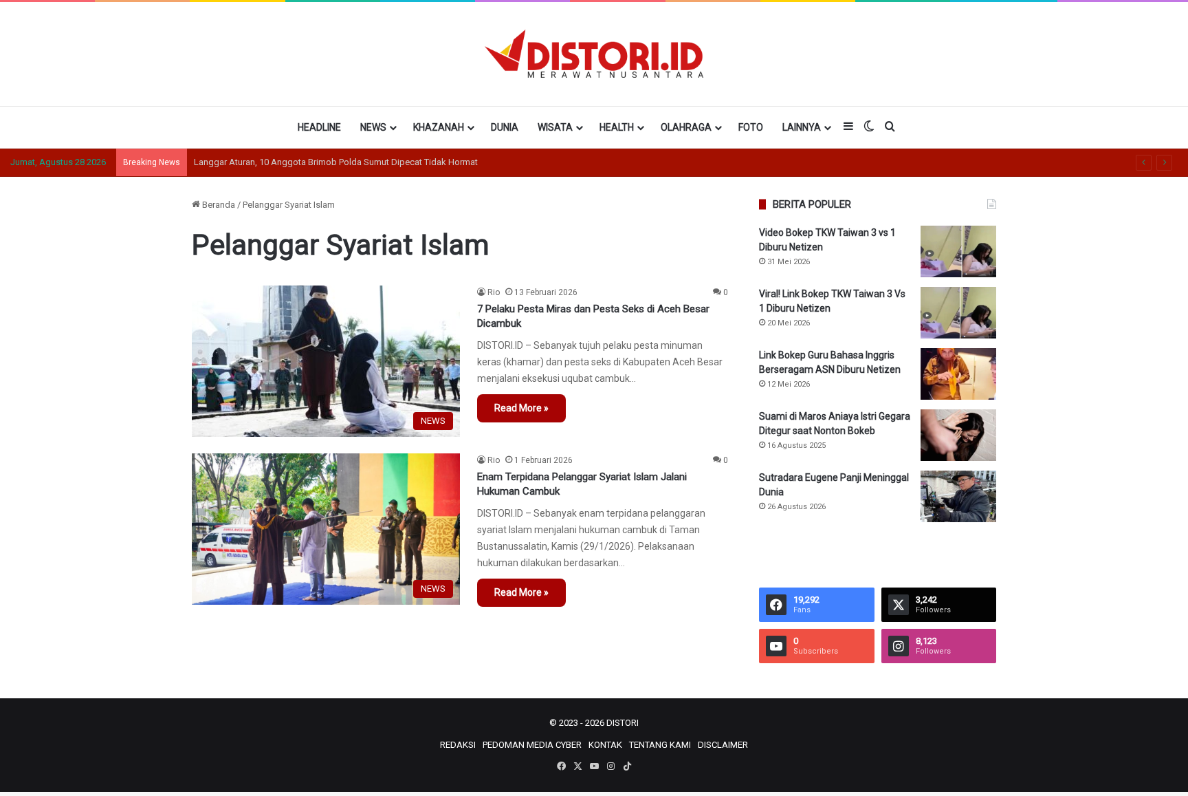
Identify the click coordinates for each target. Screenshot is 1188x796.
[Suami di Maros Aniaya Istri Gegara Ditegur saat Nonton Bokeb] (958, 435)
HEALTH (617, 127)
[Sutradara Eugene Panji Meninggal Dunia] (958, 496)
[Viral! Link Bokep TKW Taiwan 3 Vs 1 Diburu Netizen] (958, 312)
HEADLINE (319, 127)
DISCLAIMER (723, 745)
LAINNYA (801, 127)
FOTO (750, 127)
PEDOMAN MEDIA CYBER (532, 745)
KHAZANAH (438, 127)
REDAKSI (458, 745)
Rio (493, 292)
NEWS (373, 127)
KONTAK (605, 745)
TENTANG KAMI (660, 745)
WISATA (555, 127)
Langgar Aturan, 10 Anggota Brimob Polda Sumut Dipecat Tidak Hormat (336, 162)
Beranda (217, 205)
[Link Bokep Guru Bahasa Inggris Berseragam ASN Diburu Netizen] (958, 374)
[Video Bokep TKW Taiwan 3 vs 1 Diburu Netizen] (958, 251)
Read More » (521, 407)
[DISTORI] (594, 54)
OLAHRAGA (686, 127)
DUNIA (504, 127)
